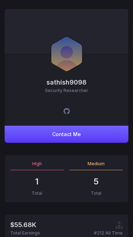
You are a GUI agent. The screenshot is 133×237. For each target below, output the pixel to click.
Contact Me (66, 134)
